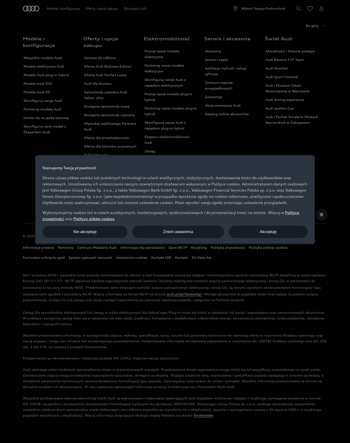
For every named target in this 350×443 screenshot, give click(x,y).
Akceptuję (268, 232)
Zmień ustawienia (178, 232)
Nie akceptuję (85, 232)
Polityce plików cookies (94, 218)
